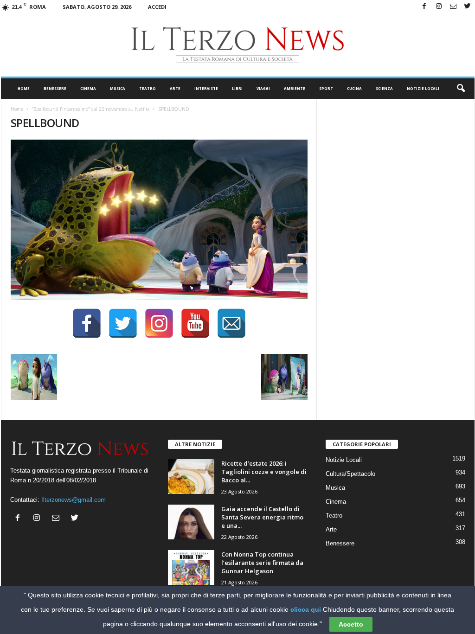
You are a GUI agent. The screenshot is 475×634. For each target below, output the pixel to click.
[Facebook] (424, 6)
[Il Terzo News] (238, 45)
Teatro (147, 88)
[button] (460, 88)
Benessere (55, 88)
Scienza (384, 88)
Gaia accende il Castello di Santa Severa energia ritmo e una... (262, 517)
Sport (326, 88)
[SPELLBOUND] (159, 220)
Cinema (88, 88)
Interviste (206, 88)
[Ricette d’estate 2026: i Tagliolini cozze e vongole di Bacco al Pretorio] (191, 476)
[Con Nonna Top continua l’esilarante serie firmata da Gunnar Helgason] (191, 567)
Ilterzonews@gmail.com (73, 499)
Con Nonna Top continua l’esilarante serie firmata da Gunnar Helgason (262, 562)
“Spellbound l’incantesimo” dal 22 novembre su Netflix (90, 109)
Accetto (351, 624)
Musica (117, 88)
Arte (175, 88)
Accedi (157, 6)
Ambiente (294, 88)
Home (24, 88)
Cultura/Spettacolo (350, 473)
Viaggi (263, 88)
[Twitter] (467, 6)
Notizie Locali (423, 88)
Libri (237, 88)
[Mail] (453, 6)
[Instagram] (438, 6)
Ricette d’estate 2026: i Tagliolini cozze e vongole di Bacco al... (264, 471)
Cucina (354, 88)
